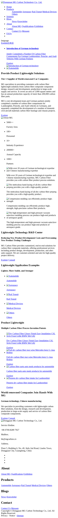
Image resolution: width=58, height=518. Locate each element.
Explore (4, 115)
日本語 (11, 43)
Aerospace (26, 12)
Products (10, 9)
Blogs (8, 19)
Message (25, 31)
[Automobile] (12, 68)
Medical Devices (49, 12)
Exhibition (38, 26)
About (9, 24)
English (4, 43)
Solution (10, 16)
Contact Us (16, 31)
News (14, 21)
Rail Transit (37, 12)
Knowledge (22, 21)
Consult (11, 260)
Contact (9, 29)
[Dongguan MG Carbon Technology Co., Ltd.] (21, 2)
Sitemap (20, 515)
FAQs (9, 33)
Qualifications (28, 26)
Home (9, 7)
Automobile (17, 12)
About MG (16, 26)
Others (15, 14)
